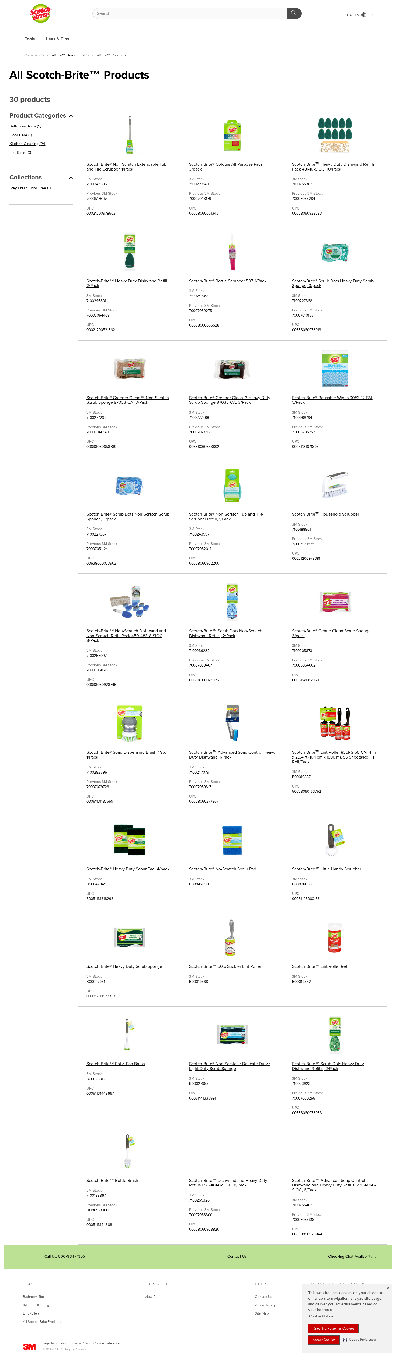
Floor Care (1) (20, 135)
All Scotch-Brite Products (42, 1322)
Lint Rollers (31, 1313)
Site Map (262, 1313)
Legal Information (55, 1343)
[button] (359, 1339)
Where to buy (265, 1305)
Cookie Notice (321, 1317)
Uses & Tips (57, 39)
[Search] (294, 13)
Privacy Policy (80, 1343)
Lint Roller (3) (20, 153)
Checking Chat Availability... (352, 1257)
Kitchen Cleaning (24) (27, 144)
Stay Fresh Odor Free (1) (30, 188)
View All (151, 1297)
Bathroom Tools (34, 1297)
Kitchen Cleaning (36, 1305)
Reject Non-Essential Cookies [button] (333, 1328)
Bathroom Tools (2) (25, 127)
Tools (30, 39)
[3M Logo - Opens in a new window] (40, 13)
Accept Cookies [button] (324, 1340)
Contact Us (236, 1257)
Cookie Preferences (107, 1343)
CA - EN (353, 15)
